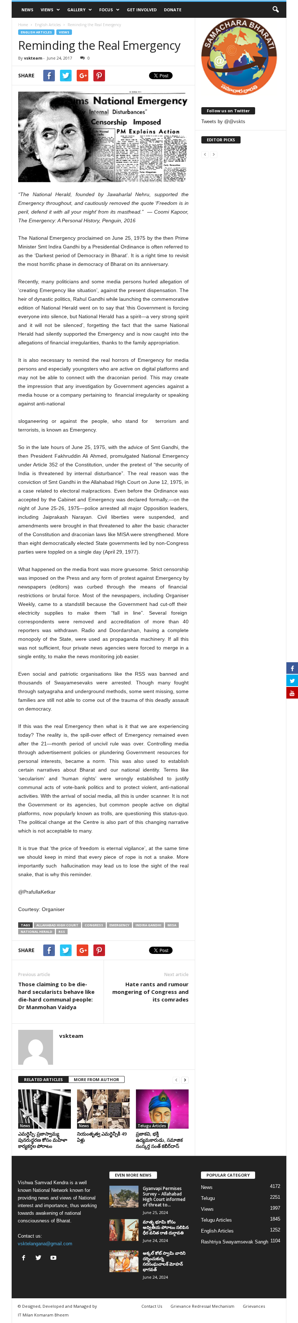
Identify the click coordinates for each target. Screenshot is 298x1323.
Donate (172, 9)
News (27, 9)
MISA (172, 925)
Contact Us (151, 1306)
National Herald (36, 931)
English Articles (36, 32)
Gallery (76, 9)
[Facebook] (25, 1258)
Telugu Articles (152, 1125)
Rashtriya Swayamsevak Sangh (234, 1242)
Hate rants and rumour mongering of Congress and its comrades (150, 991)
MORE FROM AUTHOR (96, 1079)
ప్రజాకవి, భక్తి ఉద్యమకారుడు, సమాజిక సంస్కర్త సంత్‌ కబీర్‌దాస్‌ (159, 1139)
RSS (62, 931)
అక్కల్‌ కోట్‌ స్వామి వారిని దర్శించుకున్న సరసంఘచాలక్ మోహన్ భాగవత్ (164, 1261)
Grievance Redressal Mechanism (202, 1306)
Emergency (119, 925)
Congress (94, 925)
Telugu (208, 1198)
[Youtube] (54, 1258)
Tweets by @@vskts (223, 121)
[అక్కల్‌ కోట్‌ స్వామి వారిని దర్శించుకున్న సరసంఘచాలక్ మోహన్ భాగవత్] (123, 1261)
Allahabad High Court (57, 925)
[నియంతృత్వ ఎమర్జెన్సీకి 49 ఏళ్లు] (103, 1109)
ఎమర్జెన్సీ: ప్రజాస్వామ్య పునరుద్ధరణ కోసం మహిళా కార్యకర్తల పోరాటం (42, 1139)
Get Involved (142, 9)
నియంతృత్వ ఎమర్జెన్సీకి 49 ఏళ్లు (101, 1136)
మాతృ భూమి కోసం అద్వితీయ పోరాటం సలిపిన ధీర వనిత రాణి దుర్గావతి (166, 1227)
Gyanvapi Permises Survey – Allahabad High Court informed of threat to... (164, 1196)
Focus (106, 9)
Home (23, 24)
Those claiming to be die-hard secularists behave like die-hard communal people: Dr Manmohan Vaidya (56, 995)
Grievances (254, 1306)
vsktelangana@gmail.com (45, 1243)
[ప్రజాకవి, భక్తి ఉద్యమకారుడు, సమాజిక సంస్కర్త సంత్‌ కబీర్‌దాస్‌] (162, 1109)
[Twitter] (40, 1258)
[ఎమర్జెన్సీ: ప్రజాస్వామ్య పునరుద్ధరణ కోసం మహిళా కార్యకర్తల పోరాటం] (44, 1109)
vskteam (33, 58)
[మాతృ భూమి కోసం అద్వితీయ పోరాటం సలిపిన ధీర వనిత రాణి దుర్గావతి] (123, 1230)
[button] (275, 10)
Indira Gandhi (148, 925)
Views (47, 9)
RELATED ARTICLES (43, 1079)
